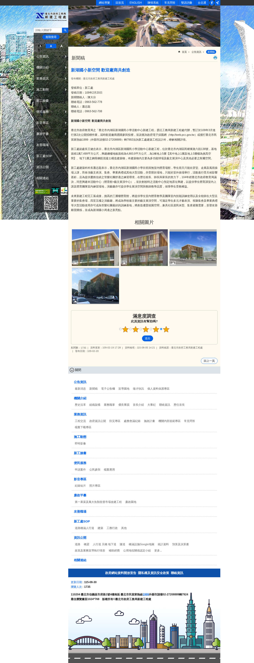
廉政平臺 (80, 495)
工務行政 (112, 528)
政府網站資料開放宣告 (120, 573)
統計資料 (163, 544)
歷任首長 (179, 404)
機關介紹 (80, 398)
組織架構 (94, 404)
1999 (146, 594)
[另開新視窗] (42, 191)
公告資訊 (196, 51)
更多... (158, 550)
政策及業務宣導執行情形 (90, 550)
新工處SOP (82, 521)
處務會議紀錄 (132, 421)
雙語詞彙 (186, 2)
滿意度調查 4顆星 (156, 329)
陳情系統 (153, 2)
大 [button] (61, 46)
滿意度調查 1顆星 (125, 329)
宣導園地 (123, 388)
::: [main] (73, 50)
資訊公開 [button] (42, 167)
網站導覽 (104, 2)
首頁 (184, 51)
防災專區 (114, 421)
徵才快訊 (138, 388)
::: (35, 50)
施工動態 (80, 437)
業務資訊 (80, 414)
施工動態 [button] (42, 89)
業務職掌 (109, 404)
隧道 (122, 544)
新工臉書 (212, 3)
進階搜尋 (51, 36)
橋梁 (86, 544)
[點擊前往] (95, 247)
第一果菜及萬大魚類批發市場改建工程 (98, 501)
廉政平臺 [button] (42, 134)
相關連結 (42, 178)
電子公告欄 (108, 388)
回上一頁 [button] (209, 360)
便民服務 (80, 463)
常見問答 (169, 2)
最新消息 (80, 388)
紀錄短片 (80, 485)
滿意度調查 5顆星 (166, 329)
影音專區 (80, 479)
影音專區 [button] (42, 123)
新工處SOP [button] (44, 156)
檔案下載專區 (83, 427)
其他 (124, 528)
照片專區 (94, 485)
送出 (138, 338)
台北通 (202, 2)
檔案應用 (109, 469)
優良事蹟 (123, 404)
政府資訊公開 (97, 421)
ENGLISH (136, 2)
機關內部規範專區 (169, 421)
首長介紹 (138, 404)
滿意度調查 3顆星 (146, 329)
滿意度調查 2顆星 (135, 329)
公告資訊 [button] (42, 56)
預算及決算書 (180, 544)
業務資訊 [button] (42, 78)
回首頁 (120, 2)
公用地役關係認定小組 (137, 550)
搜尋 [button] (65, 30)
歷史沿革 (80, 404)
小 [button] (40, 46)
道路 (77, 544)
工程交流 (80, 421)
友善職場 (42, 145)
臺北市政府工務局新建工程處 (51, 17)
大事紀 (151, 404)
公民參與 (94, 469)
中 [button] (51, 46)
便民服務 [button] (42, 111)
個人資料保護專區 (158, 388)
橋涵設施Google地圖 (141, 544)
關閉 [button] (78, 370)
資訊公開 (80, 537)
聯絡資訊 (164, 404)
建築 (100, 528)
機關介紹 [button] (42, 67)
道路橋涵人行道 (84, 528)
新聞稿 (211, 51)
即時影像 (80, 443)
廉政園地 (130, 501)
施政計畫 (149, 421)
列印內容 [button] (215, 57)
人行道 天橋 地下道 (104, 544)
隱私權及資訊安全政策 (153, 573)
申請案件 (80, 469)
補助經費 (114, 550)
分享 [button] (217, 3)
